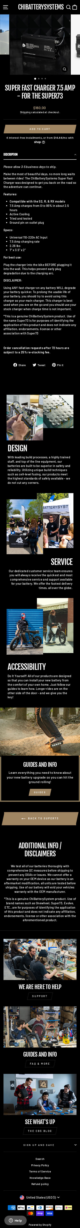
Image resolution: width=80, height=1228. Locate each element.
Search (39, 1158)
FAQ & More (40, 1063)
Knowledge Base (40, 1177)
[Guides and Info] (40, 1027)
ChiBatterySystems (41, 7)
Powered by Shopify (40, 1224)
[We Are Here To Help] (40, 959)
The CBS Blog (40, 1130)
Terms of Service (40, 1171)
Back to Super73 (43, 818)
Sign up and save (39, 1144)
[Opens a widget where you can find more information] (15, 1221)
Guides (40, 792)
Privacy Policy (40, 1165)
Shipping (25, 112)
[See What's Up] (40, 1094)
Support (40, 996)
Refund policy (40, 1184)
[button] (40, 155)
